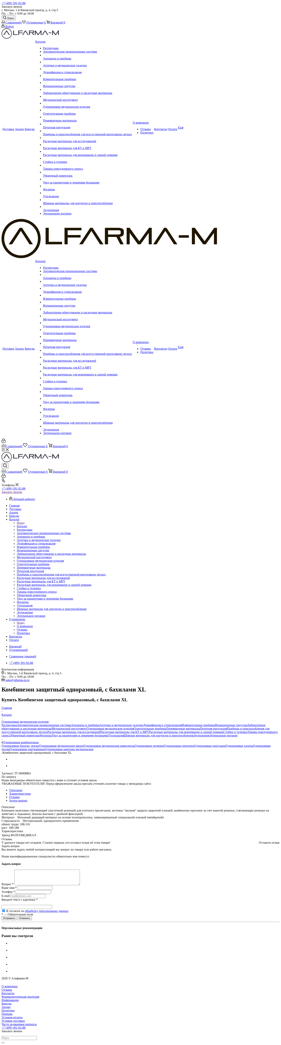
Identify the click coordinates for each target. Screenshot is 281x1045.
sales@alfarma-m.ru (17, 680)
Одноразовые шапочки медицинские (69, 749)
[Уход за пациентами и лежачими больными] (87, 179)
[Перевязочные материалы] (87, 117)
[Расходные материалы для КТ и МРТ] (87, 144)
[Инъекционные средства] (87, 82)
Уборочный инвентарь (25, 735)
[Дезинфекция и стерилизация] (87, 69)
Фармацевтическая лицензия (20, 996)
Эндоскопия (201, 735)
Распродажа (9, 725)
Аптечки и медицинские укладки (121, 725)
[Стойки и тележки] (87, 158)
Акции (6, 1007)
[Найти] (3, 1042)
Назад (20, 522)
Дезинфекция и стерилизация (162, 725)
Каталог (22, 526)
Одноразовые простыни (210, 745)
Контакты (8, 993)
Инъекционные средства (231, 725)
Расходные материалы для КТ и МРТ (125, 732)
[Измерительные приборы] (87, 76)
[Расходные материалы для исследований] (87, 138)
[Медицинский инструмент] (87, 96)
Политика (8, 1010)
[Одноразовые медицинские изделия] (87, 103)
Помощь (7, 1014)
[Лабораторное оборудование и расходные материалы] (87, 89)
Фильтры (46, 735)
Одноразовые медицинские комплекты (109, 745)
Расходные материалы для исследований (74, 732)
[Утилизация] (87, 193)
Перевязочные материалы (183, 728)
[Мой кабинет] (4, 441)
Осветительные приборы (150, 728)
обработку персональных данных (46, 911)
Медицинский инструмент (69, 728)
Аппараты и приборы (85, 725)
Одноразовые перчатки (179, 745)
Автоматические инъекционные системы (44, 725)
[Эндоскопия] (87, 206)
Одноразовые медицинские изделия (110, 728)
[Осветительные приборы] (87, 110)
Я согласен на (37, 911)
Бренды (6, 1003)
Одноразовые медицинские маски (61, 745)
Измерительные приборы (198, 725)
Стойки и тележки (235, 732)
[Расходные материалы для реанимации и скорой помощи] (87, 151)
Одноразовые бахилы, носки (20, 745)
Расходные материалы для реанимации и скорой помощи (186, 732)
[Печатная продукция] (87, 124)
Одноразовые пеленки (149, 745)
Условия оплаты (12, 1017)
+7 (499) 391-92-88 (13, 3)
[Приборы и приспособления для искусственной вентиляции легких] (87, 131)
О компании (25, 626)
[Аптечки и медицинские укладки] (87, 62)
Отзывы (7, 989)
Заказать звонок (12, 492)
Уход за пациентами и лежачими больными (80, 735)
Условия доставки (13, 1020)
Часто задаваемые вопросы (19, 1024)
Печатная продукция (213, 728)
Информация (10, 1000)
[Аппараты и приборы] (87, 55)
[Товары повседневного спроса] (87, 165)
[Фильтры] (87, 186)
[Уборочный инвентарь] (87, 172)
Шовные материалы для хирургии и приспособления (158, 735)
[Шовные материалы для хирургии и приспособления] (87, 200)
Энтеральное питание (223, 735)
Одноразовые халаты (239, 745)
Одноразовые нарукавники (27, 749)
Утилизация (116, 735)
